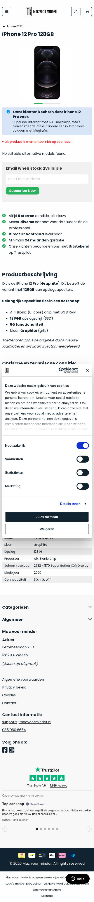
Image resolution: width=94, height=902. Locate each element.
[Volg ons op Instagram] (12, 750)
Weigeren (47, 529)
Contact (9, 703)
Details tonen (70, 504)
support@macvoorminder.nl (26, 722)
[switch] (83, 459)
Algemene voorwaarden (23, 679)
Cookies (9, 695)
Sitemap (47, 896)
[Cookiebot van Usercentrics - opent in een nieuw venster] (59, 370)
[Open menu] (6, 11)
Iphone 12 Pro (15, 26)
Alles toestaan (47, 517)
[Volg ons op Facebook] (5, 750)
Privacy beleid (14, 687)
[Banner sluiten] (87, 370)
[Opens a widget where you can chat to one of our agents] (78, 879)
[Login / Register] (75, 12)
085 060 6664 (14, 729)
